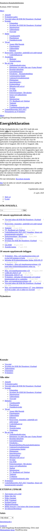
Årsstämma (9, 57)
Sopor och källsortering (18, 95)
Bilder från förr (10, 496)
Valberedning (14, 30)
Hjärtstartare (13, 80)
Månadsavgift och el (16, 86)
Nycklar (12, 88)
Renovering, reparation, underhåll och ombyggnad (23, 53)
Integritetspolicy (15, 82)
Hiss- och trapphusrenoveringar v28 (18, 281)
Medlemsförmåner (11, 504)
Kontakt (8, 21)
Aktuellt (8, 15)
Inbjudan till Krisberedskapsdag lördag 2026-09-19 (23, 260)
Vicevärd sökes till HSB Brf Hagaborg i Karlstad (23, 19)
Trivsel (7, 42)
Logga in (3, 526)
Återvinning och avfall (13, 494)
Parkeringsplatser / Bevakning (20, 93)
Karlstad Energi (10, 502)
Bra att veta (9, 63)
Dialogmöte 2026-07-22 (14, 275)
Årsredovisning (15, 61)
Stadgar (12, 97)
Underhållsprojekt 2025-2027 (16, 109)
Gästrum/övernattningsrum (19, 78)
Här (1, 183)
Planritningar (14, 38)
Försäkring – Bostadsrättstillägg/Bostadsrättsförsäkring (24, 444)
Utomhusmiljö (14, 36)
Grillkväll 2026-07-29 (13, 273)
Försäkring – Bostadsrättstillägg (21, 74)
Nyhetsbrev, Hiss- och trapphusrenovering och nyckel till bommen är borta (22, 257)
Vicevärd (12, 32)
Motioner (12, 59)
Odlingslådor (14, 48)
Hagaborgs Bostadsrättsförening (12, 3)
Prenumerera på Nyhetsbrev (15, 112)
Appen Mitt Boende (16, 44)
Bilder (7, 34)
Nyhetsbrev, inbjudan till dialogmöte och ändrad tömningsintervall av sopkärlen (22, 278)
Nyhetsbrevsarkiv (11, 17)
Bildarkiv (8, 401)
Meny (2, 11)
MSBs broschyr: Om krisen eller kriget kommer (22, 507)
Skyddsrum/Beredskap (13, 509)
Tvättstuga (13, 105)
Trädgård (12, 103)
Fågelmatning (14, 46)
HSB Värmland (10, 500)
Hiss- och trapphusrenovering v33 (17, 271)
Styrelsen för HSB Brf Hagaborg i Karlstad (25, 25)
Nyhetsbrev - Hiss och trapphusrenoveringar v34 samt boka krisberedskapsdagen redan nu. (23, 265)
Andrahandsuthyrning (17, 65)
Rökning (12, 51)
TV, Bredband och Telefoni (19, 101)
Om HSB (12, 91)
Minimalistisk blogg (7, 530)
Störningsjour (14, 27)
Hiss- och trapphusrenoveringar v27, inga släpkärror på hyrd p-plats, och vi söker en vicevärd (24, 288)
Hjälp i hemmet (10, 498)
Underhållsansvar (15, 55)
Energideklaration (16, 72)
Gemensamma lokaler (17, 76)
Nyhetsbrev (9, 373)
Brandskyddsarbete (16, 69)
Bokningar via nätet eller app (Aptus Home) (25, 67)
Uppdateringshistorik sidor (19, 107)
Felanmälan (13, 23)
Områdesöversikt (15, 40)
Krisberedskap (14, 84)
